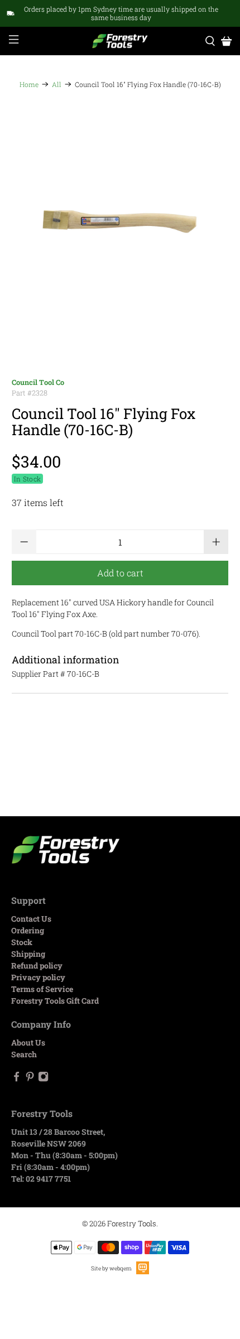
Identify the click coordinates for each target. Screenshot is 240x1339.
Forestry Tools (131, 1223)
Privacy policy (38, 977)
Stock (21, 942)
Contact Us (31, 918)
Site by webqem (111, 1268)
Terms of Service (42, 989)
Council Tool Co (38, 382)
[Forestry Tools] (120, 41)
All (56, 84)
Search (24, 1054)
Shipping (28, 953)
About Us (28, 1042)
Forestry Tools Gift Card (55, 1000)
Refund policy (37, 965)
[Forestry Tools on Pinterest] (30, 1078)
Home (29, 84)
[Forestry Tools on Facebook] (16, 1078)
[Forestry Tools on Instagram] (43, 1078)
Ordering (27, 930)
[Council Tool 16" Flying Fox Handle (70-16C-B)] (120, 221)
